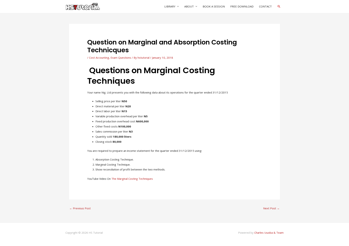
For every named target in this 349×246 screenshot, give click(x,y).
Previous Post (80, 208)
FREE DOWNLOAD (242, 6)
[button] (279, 6)
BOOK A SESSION (214, 6)
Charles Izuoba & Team (269, 232)
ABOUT (189, 6)
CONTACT (265, 6)
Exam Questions (121, 57)
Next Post (271, 208)
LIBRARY (169, 6)
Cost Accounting (99, 57)
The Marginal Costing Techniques (132, 178)
